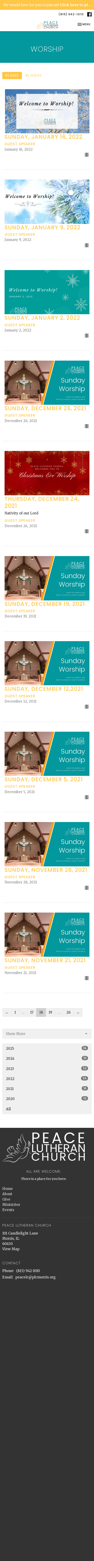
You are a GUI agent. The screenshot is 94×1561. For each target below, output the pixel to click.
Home (7, 1189)
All (8, 1109)
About (7, 1194)
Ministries (11, 1204)
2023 (46, 1068)
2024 (46, 1058)
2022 (46, 1078)
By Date (12, 75)
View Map (10, 1249)
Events (8, 1210)
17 (32, 1012)
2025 (46, 1048)
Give (6, 1199)
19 (50, 1012)
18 (41, 1012)
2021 (46, 1088)
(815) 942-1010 (71, 14)
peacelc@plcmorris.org (35, 1277)
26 (68, 1012)
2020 (46, 1098)
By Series (33, 75)
